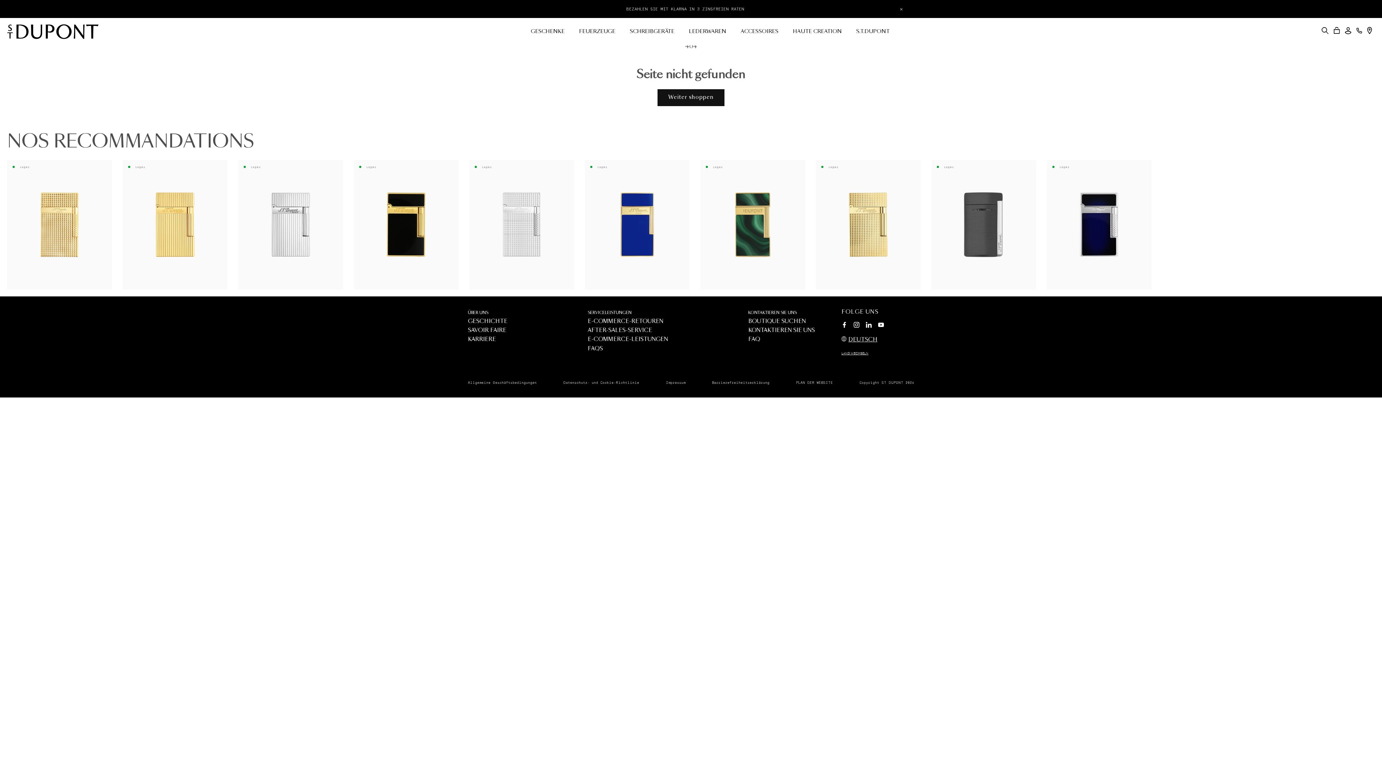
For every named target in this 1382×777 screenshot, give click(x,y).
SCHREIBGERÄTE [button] (652, 31)
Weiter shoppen (691, 97)
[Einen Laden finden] (1369, 30)
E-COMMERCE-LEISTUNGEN (628, 339)
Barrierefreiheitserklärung (740, 383)
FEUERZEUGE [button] (597, 31)
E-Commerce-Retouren (625, 321)
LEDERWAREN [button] (707, 31)
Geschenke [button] (548, 31)
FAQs (595, 348)
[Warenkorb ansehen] (1337, 30)
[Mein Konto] (1348, 31)
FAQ (754, 339)
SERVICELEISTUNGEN (610, 313)
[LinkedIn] (869, 326)
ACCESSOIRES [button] (759, 31)
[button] (1325, 30)
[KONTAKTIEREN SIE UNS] (1359, 30)
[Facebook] (844, 326)
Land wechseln (854, 353)
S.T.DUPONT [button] (873, 31)
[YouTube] (881, 325)
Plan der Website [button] (814, 383)
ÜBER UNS (478, 313)
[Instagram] (856, 326)
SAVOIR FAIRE (487, 330)
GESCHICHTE (487, 321)
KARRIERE (482, 339)
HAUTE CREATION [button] (817, 31)
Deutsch (862, 339)
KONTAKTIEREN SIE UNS (772, 313)
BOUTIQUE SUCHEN (777, 321)
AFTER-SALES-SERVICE (620, 330)
